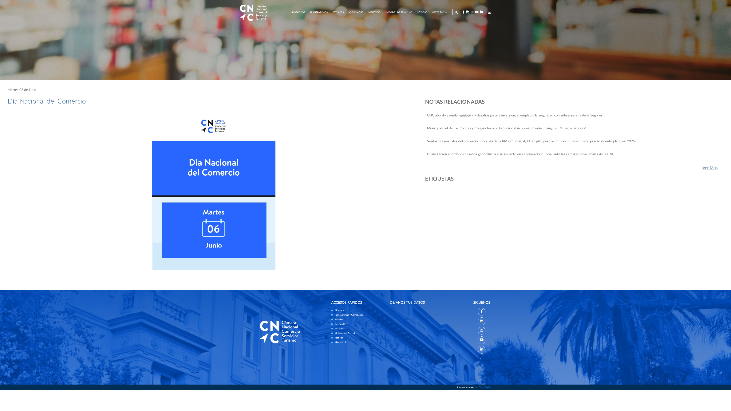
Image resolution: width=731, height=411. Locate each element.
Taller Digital (485, 387)
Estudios (338, 12)
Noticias (422, 12)
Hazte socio (439, 12)
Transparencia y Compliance (349, 315)
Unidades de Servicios (398, 12)
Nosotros (298, 12)
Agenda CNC (355, 12)
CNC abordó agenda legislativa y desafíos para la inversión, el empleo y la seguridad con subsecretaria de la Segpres (515, 115)
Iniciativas (374, 12)
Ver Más (710, 168)
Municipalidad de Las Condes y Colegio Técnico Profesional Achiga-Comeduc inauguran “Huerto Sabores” (506, 128)
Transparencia (319, 12)
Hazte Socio (341, 342)
